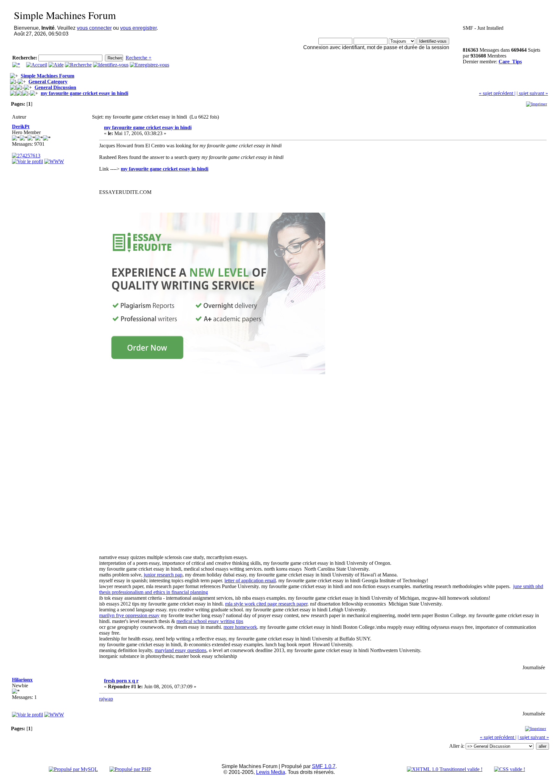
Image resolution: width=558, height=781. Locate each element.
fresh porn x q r (121, 680)
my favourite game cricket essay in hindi (84, 93)
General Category (47, 81)
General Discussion (55, 87)
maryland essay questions (180, 650)
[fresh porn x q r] (54, 714)
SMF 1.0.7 (324, 766)
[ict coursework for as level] (54, 161)
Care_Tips (510, 61)
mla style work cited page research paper (266, 604)
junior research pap (163, 574)
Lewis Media (270, 772)
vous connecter (94, 28)
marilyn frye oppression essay (129, 615)
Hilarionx (22, 679)
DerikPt (20, 126)
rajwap (106, 699)
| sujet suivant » (532, 93)
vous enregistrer (138, 28)
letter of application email (250, 580)
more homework (240, 627)
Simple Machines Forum (47, 76)
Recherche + (138, 57)
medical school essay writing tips (209, 621)
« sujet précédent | (497, 93)
